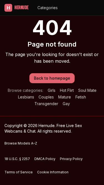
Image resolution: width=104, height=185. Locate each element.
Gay (66, 103)
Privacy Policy (71, 159)
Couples (46, 97)
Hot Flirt (67, 90)
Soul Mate (87, 90)
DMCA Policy (44, 159)
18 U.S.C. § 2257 (17, 159)
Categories (47, 7)
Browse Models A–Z (20, 143)
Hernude (18, 8)
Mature (64, 97)
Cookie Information (53, 172)
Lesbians (26, 97)
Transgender (46, 103)
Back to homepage (52, 78)
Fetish (80, 97)
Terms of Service (18, 172)
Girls (51, 90)
